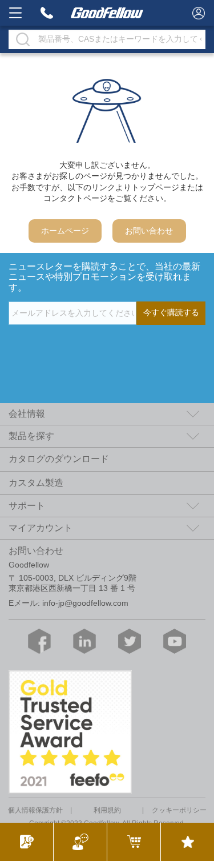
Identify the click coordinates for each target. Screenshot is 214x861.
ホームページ (65, 231)
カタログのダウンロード (59, 459)
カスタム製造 (36, 483)
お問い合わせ (149, 231)
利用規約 (107, 810)
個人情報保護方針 (35, 810)
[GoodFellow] (107, 13)
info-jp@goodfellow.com (85, 603)
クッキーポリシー (179, 810)
